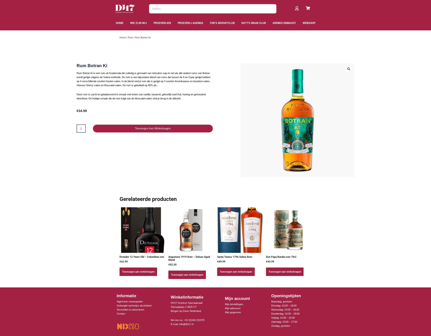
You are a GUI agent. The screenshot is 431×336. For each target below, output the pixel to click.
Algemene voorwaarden (130, 301)
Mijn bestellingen (234, 304)
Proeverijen (162, 23)
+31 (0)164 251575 (194, 320)
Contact (121, 313)
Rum (130, 37)
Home (119, 23)
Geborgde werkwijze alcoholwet (134, 305)
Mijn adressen (232, 308)
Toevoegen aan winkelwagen (153, 128)
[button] (349, 69)
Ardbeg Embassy (284, 23)
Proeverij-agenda (190, 23)
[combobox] (213, 8)
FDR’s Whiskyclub (222, 23)
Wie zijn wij (138, 23)
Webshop (309, 23)
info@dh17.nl (186, 324)
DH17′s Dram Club (253, 23)
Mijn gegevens (233, 312)
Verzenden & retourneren (130, 309)
